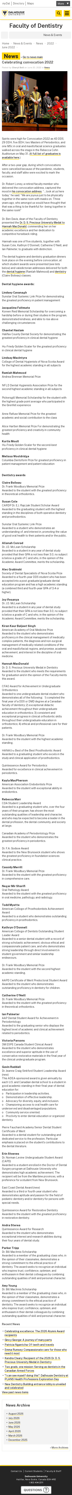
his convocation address (27, 191)
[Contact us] (36, 1490)
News (47, 67)
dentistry (60, 271)
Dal (6, 3)
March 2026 (15, 1435)
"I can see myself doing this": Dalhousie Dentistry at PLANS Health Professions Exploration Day (36, 1377)
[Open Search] (58, 13)
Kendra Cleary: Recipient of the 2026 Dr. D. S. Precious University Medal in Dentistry (32, 1360)
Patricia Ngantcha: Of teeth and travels (29, 1344)
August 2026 (15, 1413)
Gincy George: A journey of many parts (28, 1339)
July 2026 (14, 1418)
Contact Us (16, 1471)
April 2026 (14, 1431)
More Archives (60, 1447)
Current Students (33, 1471)
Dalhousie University (13, 13)
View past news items (15, 1392)
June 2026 (14, 1422)
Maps (30, 3)
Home (5, 43)
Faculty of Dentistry (36, 26)
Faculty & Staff (53, 1471)
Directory (18, 3)
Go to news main (33, 57)
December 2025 (17, 1439)
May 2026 (14, 1426)
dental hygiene (16, 271)
